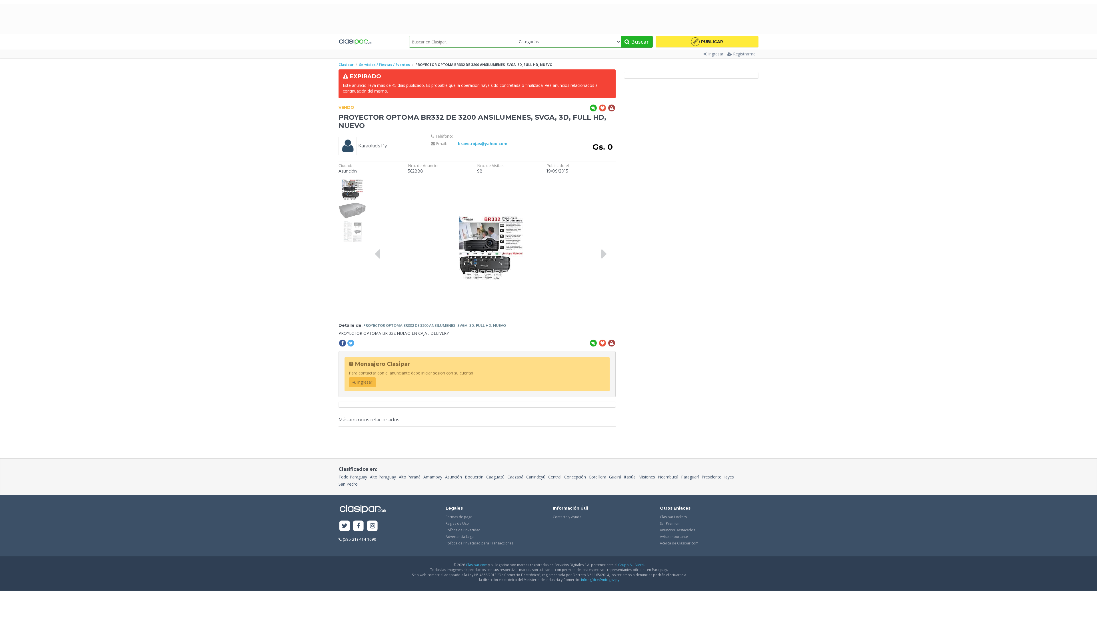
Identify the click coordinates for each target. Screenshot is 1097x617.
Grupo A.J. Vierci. (631, 564)
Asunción (453, 477)
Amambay (432, 477)
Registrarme (744, 54)
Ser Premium (670, 523)
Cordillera (597, 477)
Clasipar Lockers (673, 516)
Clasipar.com (476, 564)
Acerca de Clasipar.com (679, 543)
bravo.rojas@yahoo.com (482, 143)
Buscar (639, 41)
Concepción (575, 477)
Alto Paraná (410, 477)
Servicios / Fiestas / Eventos (384, 64)
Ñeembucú (668, 477)
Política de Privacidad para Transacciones (479, 543)
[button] (707, 41)
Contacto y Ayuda (567, 516)
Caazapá (515, 477)
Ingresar (715, 54)
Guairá (615, 477)
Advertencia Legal (460, 536)
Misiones (646, 477)
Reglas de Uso (457, 523)
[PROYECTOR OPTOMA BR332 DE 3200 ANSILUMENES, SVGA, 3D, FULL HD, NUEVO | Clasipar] (352, 182)
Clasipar (346, 64)
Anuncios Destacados (677, 530)
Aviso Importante (674, 536)
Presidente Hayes (718, 477)
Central (554, 477)
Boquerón (474, 477)
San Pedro (348, 484)
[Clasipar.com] (355, 42)
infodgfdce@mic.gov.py (600, 579)
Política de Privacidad (463, 530)
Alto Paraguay (383, 477)
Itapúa (630, 477)
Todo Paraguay (353, 477)
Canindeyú (535, 477)
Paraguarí (690, 477)
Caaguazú (495, 477)
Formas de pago (459, 516)
